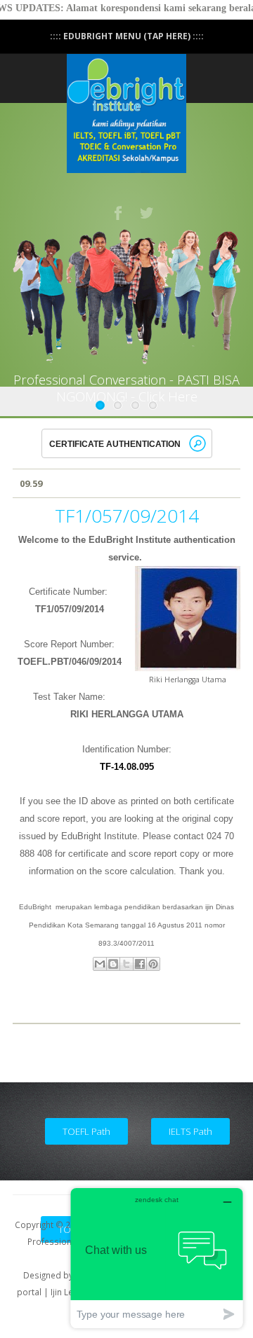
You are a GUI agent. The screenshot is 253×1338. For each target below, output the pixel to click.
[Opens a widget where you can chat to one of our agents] (156, 1257)
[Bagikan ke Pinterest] (153, 964)
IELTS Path (190, 1131)
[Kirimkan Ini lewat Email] (100, 964)
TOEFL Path (86, 1131)
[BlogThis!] (113, 964)
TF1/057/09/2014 (127, 515)
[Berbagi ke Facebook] (140, 964)
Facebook (119, 213)
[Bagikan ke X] (126, 964)
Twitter (148, 213)
